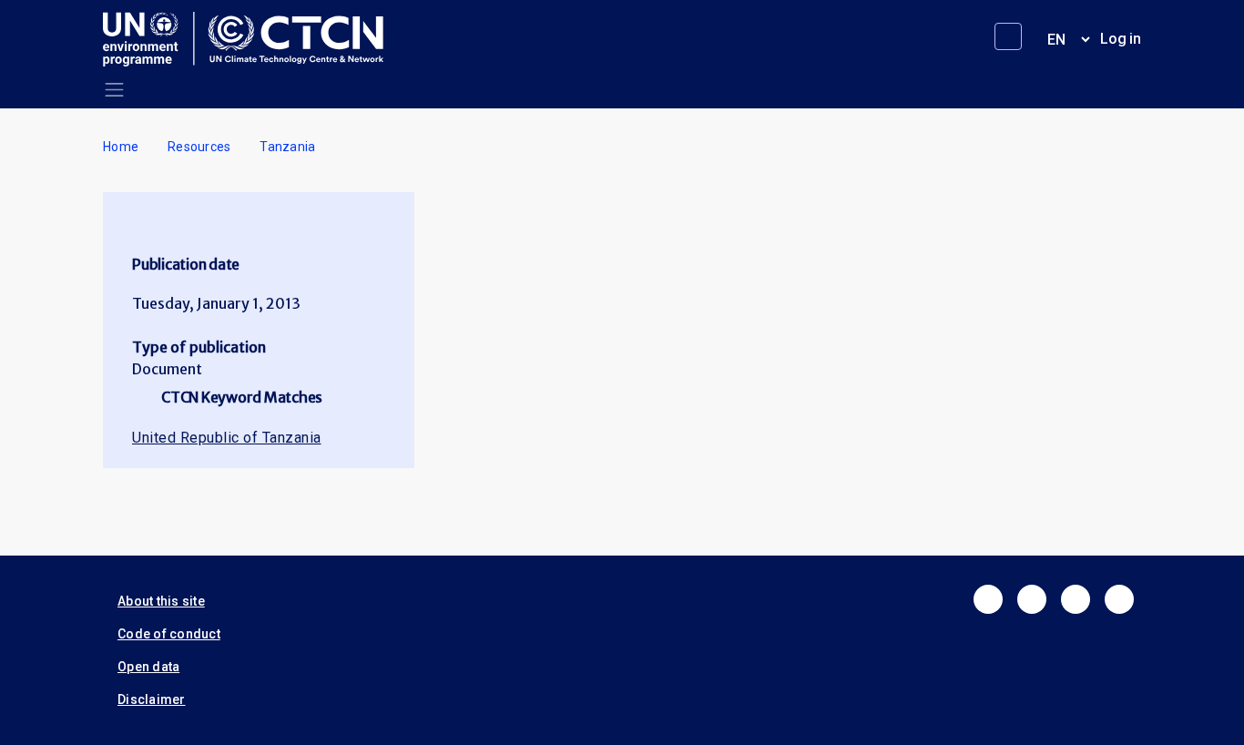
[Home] (250, 39)
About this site (161, 601)
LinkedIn (1075, 599)
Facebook (988, 599)
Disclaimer (151, 699)
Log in (1120, 38)
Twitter (1031, 599)
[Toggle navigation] (114, 89)
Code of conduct (168, 634)
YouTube (1119, 599)
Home (120, 146)
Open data (148, 666)
